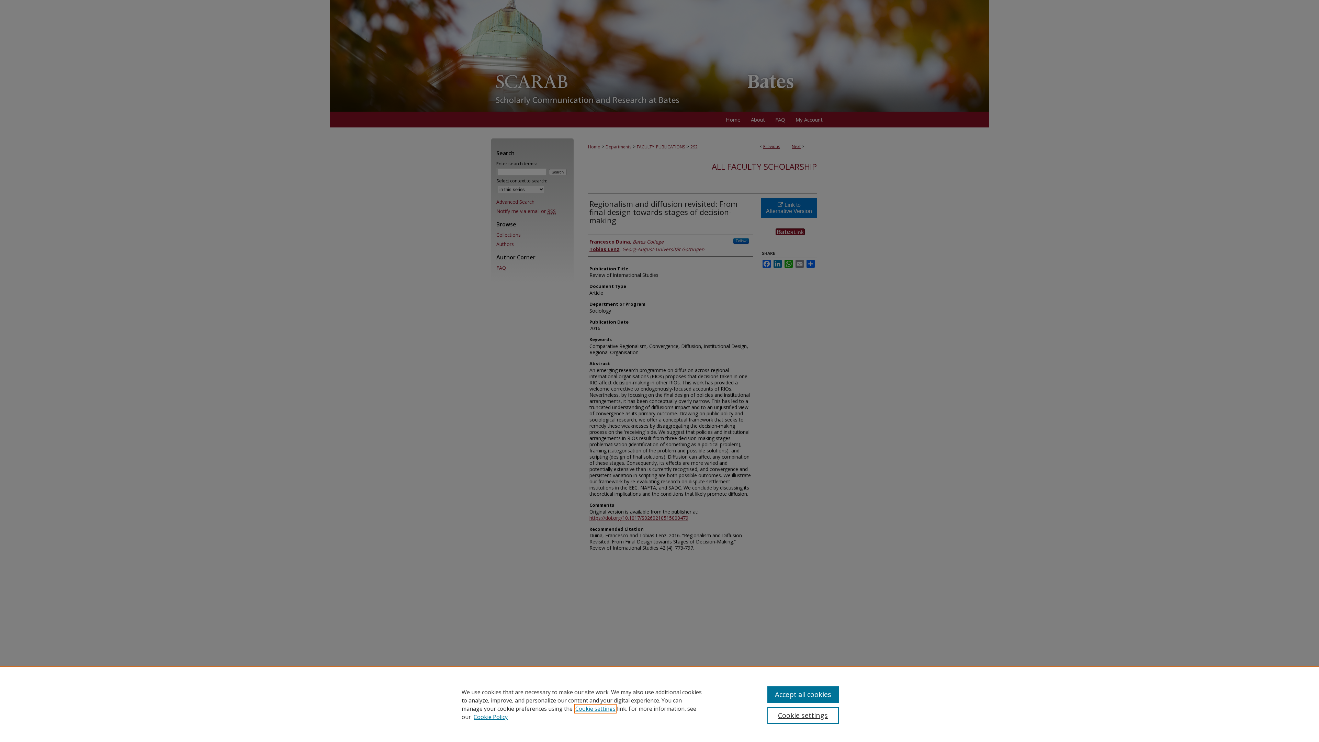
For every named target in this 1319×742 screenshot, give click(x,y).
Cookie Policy (491, 717)
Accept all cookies (803, 694)
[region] (659, 704)
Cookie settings (595, 708)
